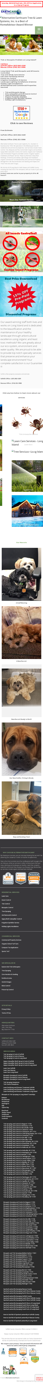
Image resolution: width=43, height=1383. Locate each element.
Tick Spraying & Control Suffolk (13, 1089)
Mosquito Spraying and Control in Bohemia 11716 (19, 1241)
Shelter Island (6, 1147)
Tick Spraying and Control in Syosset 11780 (17, 1228)
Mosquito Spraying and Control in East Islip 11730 (19, 1256)
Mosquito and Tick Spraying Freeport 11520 (17, 1294)
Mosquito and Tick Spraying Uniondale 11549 (18, 1315)
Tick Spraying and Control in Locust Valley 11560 (19, 1195)
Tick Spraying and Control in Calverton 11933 (18, 1165)
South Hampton (7, 1151)
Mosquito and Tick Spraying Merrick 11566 (17, 1305)
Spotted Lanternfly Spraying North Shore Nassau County (21, 1328)
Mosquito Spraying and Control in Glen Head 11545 (20, 1260)
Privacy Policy (6, 1044)
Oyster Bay (5, 1142)
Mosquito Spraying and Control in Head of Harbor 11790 (21, 1266)
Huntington (5, 1138)
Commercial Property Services (11, 975)
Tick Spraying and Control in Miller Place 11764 (18, 1199)
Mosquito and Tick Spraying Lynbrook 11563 (17, 1300)
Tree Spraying (6, 946)
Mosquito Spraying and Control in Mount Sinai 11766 (20, 1281)
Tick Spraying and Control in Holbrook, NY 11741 (19, 1182)
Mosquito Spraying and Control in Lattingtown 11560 (20, 1271)
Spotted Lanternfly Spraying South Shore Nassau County (21, 1326)
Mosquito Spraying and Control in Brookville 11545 (19, 1245)
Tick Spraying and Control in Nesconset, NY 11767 (19, 1203)
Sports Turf (5, 986)
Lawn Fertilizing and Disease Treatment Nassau (19, 1124)
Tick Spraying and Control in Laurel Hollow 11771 (19, 1193)
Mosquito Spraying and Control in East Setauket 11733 (21, 1258)
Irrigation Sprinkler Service (10, 958)
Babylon (4, 1132)
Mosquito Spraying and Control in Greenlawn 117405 (20, 1262)
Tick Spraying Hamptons (11, 1117)
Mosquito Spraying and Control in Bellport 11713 (19, 1239)
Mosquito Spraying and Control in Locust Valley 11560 (20, 1277)
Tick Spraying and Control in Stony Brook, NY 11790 (20, 1226)
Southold (5, 1153)
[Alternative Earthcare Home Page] (12, 12)
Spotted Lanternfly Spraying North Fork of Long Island (21, 1342)
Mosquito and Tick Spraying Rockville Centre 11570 (20, 1309)
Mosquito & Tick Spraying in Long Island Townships (18, 1129)
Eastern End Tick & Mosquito (11, 1002)
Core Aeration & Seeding (10, 1009)
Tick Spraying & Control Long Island (15, 1093)
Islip (3, 1140)
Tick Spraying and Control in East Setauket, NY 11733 (20, 1176)
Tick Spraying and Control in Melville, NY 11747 (18, 1197)
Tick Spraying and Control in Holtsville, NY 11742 (19, 1185)
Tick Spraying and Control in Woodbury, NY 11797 (19, 1232)
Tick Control (6, 939)
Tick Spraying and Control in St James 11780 (17, 1224)
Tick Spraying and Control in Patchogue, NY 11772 (19, 1212)
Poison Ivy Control (8, 1024)
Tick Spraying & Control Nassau (13, 1091)
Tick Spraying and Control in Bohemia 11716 (17, 1161)
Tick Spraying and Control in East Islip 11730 (17, 1174)
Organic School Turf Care (10, 979)
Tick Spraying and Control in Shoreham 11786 (18, 1220)
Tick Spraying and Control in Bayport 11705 (17, 1159)
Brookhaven (6, 1134)
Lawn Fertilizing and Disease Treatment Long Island (20, 1126)
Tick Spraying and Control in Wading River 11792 (19, 1230)
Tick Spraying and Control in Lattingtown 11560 (19, 1191)
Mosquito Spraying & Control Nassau (15, 1112)
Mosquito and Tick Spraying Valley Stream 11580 (19, 1317)
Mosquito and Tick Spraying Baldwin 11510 (17, 1290)
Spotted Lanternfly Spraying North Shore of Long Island (21, 1338)
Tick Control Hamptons (11, 1119)
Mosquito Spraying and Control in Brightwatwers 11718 (21, 1243)
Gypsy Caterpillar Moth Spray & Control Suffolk (18, 1096)
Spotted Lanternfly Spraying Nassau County (17, 1324)
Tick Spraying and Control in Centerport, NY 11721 (19, 1167)
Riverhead (5, 1145)
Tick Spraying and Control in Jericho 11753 (17, 1189)
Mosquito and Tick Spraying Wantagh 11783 (17, 1319)
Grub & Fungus (6, 1017)
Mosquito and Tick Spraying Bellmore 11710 (17, 1292)
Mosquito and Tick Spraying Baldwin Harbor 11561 (19, 1288)
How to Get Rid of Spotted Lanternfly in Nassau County (21, 1353)
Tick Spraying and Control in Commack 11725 (18, 1170)
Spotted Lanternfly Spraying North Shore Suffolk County (21, 1335)
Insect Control (6, 935)
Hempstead (5, 1136)
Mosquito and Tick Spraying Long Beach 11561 (18, 1298)
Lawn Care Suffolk (9, 1103)
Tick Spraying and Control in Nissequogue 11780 (19, 1205)
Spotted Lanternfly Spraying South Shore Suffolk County (21, 1333)
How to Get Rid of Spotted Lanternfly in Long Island (20, 1356)
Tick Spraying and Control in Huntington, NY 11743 (19, 1187)
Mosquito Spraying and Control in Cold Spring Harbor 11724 (22, 1249)
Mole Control (6, 1021)
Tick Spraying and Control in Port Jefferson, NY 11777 (20, 1214)
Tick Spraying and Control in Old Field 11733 (17, 1209)
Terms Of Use (6, 1048)
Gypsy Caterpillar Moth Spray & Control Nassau (18, 1098)
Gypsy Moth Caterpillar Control (12, 954)
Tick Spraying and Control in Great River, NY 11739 (19, 1178)
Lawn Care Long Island (10, 1107)
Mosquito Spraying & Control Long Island (16, 1114)
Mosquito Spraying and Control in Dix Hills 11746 (19, 1254)
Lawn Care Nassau (9, 1105)
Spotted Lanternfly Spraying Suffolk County (17, 1331)
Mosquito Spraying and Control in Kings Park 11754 (20, 1268)
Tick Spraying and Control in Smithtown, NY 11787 (19, 1222)
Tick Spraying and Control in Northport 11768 (18, 1207)
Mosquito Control (7, 942)
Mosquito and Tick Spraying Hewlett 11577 (17, 1296)
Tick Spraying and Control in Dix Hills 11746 (17, 1172)
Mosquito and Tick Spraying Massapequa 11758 (18, 1302)
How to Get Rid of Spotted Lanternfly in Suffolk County (21, 1349)
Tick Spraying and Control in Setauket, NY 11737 (19, 1218)
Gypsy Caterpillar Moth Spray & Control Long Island (20, 1100)
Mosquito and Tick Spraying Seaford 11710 (17, 1311)
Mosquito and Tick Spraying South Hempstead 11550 (20, 1313)
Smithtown (5, 1149)
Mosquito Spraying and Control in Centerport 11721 (20, 1247)
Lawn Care (5, 931)
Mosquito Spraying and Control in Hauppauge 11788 (20, 1264)
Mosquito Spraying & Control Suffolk (15, 1110)
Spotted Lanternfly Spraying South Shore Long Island (20, 1340)
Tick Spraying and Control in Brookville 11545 (18, 1163)
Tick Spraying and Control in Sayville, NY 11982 (18, 1216)
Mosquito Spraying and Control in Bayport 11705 (19, 1237)
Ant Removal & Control (9, 950)
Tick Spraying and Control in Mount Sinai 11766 (18, 1201)
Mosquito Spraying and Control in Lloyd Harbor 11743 (20, 1275)
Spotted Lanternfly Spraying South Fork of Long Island (21, 1344)
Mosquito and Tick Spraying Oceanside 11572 (18, 1307)
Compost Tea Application (10, 982)
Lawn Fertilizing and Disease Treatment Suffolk (19, 1122)
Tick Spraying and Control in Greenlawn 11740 (18, 1180)
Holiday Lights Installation (10, 961)
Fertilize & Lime (7, 1013)
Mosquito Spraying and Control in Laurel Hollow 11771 (21, 1273)
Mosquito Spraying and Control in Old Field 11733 (19, 1283)
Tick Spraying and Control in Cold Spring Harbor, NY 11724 (22, 1168)
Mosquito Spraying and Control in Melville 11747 (19, 1279)
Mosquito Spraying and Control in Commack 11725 (19, 1251)
